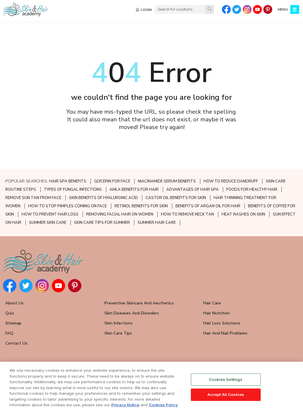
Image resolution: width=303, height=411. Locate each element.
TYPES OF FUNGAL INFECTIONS (73, 189)
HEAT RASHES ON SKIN (243, 214)
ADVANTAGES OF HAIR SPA (192, 189)
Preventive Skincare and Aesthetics (139, 303)
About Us (14, 303)
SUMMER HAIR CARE (157, 222)
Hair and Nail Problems (225, 333)
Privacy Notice (125, 404)
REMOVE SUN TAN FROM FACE (33, 197)
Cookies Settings (225, 379)
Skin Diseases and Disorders (131, 313)
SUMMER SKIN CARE (47, 222)
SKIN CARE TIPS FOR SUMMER (102, 222)
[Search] (209, 9)
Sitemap (13, 323)
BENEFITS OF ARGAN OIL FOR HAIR (207, 206)
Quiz (9, 313)
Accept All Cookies (225, 394)
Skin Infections (118, 323)
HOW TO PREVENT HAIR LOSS (50, 214)
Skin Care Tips (118, 333)
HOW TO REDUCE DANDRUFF (231, 181)
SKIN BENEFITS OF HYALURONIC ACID (103, 197)
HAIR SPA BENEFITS (67, 181)
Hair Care (212, 303)
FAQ (9, 333)
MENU (283, 9)
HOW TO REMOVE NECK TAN (187, 214)
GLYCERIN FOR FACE (112, 181)
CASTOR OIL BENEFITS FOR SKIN (176, 197)
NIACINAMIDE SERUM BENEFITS (167, 181)
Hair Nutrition (216, 313)
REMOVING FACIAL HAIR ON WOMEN (119, 214)
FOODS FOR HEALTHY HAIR (251, 189)
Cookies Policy (163, 404)
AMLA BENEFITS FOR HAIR (134, 189)
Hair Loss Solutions (221, 323)
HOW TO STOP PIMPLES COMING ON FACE (67, 206)
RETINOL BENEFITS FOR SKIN (141, 206)
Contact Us (16, 343)
